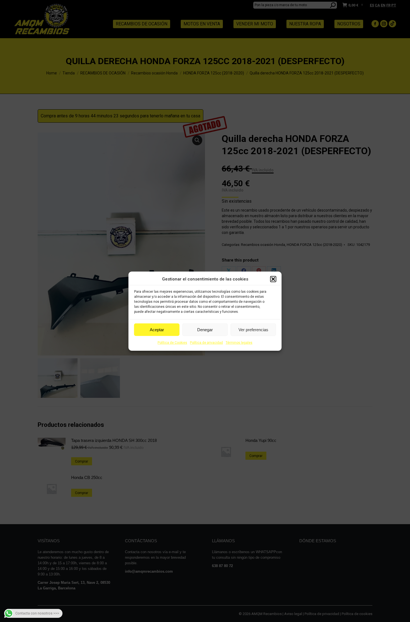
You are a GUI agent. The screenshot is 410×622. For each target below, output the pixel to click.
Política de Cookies (172, 343)
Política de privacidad (206, 343)
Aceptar (157, 329)
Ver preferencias (253, 329)
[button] (273, 279)
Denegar (205, 329)
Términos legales (239, 343)
